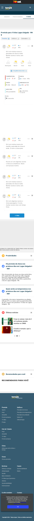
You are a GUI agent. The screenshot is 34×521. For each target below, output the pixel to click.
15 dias (28, 16)
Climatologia (20, 419)
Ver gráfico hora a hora (19, 70)
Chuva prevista (6, 459)
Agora (3, 410)
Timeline (4, 38)
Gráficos (14, 38)
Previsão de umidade (23, 415)
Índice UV (20, 417)
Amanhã (7, 17)
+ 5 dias (17, 215)
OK (18, 506)
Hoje (3, 412)
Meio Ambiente (6, 476)
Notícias (4, 466)
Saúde (4, 473)
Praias (4, 422)
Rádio (18, 471)
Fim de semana (18, 17)
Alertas (4, 481)
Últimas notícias (6, 468)
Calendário (24, 38)
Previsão (4, 407)
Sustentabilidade (7, 483)
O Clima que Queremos (8, 478)
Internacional (6, 485)
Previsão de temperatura (24, 412)
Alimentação (5, 471)
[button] (14, 335)
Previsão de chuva (22, 410)
